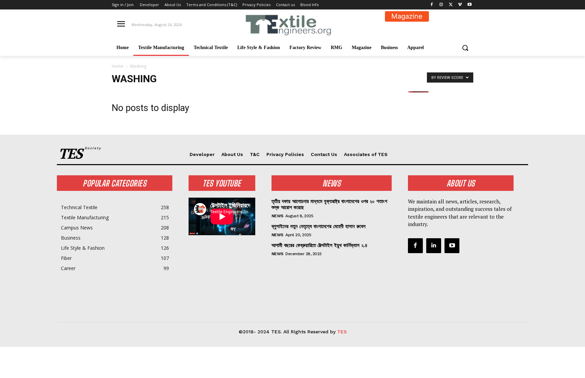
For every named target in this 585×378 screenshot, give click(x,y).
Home (118, 66)
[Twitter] (451, 5)
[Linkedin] (433, 245)
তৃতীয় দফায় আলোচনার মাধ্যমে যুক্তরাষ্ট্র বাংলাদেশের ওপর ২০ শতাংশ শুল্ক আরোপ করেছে (329, 204)
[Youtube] (469, 5)
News (277, 216)
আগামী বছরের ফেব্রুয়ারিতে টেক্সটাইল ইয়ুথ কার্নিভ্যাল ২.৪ (319, 245)
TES (342, 331)
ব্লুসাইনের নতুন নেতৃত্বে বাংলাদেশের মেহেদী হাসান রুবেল (319, 226)
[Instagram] (441, 5)
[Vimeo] (460, 5)
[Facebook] (432, 5)
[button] (465, 48)
